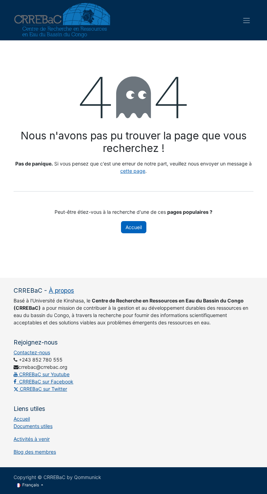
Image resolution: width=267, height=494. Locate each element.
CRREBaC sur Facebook (44, 381)
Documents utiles (33, 426)
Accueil (134, 227)
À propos (61, 290)
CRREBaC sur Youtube (44, 374)
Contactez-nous (32, 352)
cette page (132, 171)
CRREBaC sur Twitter (42, 389)
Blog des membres (35, 452)
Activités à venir (32, 439)
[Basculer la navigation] (246, 20)
